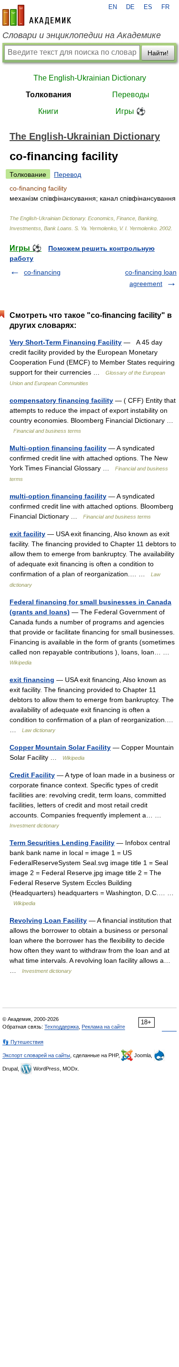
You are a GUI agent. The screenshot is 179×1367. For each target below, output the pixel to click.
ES (148, 7)
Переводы (130, 95)
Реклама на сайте (103, 1027)
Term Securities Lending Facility (62, 843)
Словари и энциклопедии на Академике (81, 35)
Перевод (67, 174)
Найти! (157, 53)
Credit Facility (32, 775)
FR (165, 7)
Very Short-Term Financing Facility (66, 342)
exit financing (32, 680)
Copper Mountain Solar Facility (60, 747)
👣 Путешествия (22, 1042)
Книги (48, 111)
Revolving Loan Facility (48, 920)
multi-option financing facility (58, 496)
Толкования (48, 95)
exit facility (27, 534)
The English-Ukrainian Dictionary (89, 78)
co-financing (42, 272)
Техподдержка (61, 1027)
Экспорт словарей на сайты (36, 1055)
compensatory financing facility (61, 400)
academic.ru (36, 15)
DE (130, 7)
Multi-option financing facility (58, 448)
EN (112, 7)
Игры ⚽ (131, 111)
